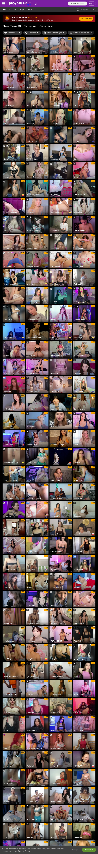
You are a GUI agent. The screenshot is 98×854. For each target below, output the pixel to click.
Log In (91, 3)
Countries (32, 33)
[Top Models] (36, 3)
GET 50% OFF (86, 19)
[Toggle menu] (3, 3)
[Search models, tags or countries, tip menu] (94, 9)
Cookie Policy (24, 851)
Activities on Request (81, 33)
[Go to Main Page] (20, 3)
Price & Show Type (54, 33)
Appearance (12, 33)
